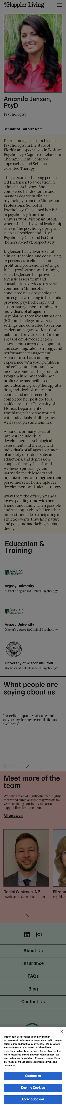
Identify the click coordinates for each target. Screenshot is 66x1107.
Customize (33, 1076)
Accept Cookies (33, 1099)
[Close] (62, 1031)
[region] (33, 1066)
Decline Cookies (33, 1087)
